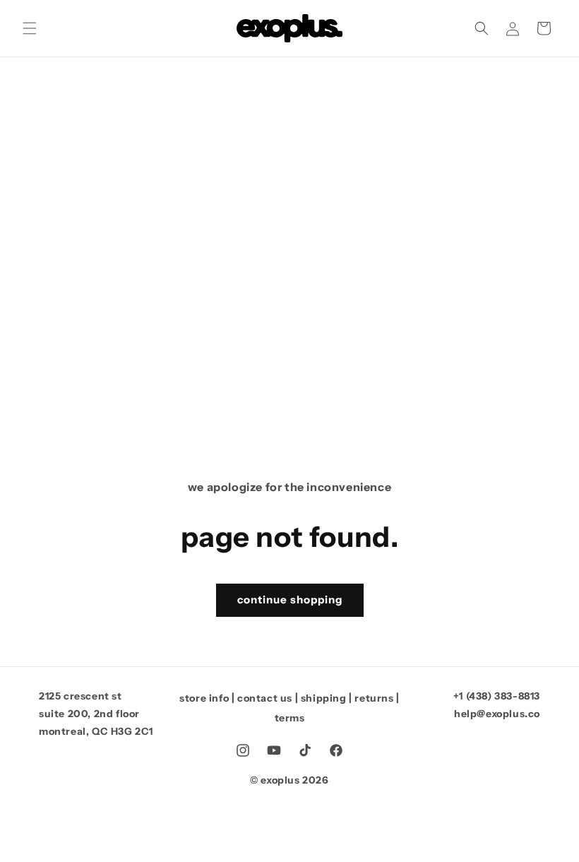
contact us (264, 698)
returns (373, 698)
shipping (324, 698)
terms (290, 718)
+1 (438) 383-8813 (496, 696)
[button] (29, 28)
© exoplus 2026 (289, 780)
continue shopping (289, 599)
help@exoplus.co (497, 713)
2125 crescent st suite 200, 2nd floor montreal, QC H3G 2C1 (96, 714)
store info (204, 698)
